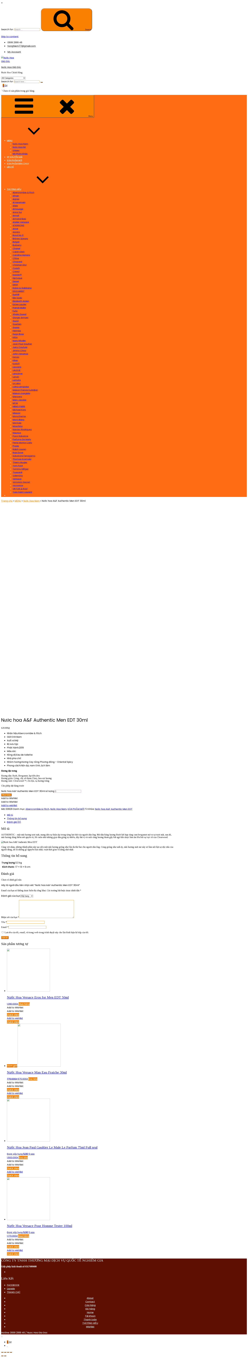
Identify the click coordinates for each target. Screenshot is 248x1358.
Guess (16, 327)
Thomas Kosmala (22, 459)
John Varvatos (20, 353)
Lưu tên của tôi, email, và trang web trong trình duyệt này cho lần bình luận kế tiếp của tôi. (47, 932)
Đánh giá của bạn (10, 896)
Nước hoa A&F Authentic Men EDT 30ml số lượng (27, 791)
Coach (16, 268)
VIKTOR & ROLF (20, 488)
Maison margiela (21, 393)
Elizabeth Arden (21, 301)
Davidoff (17, 274)
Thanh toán (90, 1319)
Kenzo (16, 357)
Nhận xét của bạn (10, 917)
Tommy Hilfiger (21, 468)
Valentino (18, 475)
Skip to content (10, 36)
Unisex (16, 150)
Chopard (17, 261)
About (90, 1298)
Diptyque (17, 278)
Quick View (13, 1014)
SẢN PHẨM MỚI (14, 160)
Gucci (16, 320)
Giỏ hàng (90, 1308)
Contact (90, 1301)
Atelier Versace (21, 222)
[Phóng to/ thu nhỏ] (11, 1352)
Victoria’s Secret (21, 482)
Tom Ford (18, 465)
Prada (16, 445)
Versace (17, 478)
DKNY (15, 284)
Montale (17, 422)
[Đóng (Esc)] (2, 1352)
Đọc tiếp (32, 1079)
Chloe (16, 258)
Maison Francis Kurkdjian (25, 389)
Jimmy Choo (19, 350)
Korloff (16, 363)
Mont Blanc (18, 419)
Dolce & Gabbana (22, 287)
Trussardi (17, 472)
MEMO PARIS (19, 406)
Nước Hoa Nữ (19, 147)
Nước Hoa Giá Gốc (11, 67)
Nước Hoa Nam (20, 143)
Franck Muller (19, 307)
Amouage (18, 208)
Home (90, 1312)
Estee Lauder (19, 304)
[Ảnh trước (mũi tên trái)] (2, 1355)
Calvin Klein (19, 251)
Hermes (17, 330)
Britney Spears (20, 238)
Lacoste (17, 366)
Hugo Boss (18, 333)
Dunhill (16, 294)
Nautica (17, 432)
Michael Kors (19, 409)
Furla (15, 310)
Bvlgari (16, 241)
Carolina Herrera (21, 254)
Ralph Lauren (19, 449)
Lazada (11, 1288)
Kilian (15, 360)
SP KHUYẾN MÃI (14, 156)
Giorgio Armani (20, 317)
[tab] (90, 815)
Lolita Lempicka (21, 386)
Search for (7, 81)
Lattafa (17, 380)
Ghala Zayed (19, 314)
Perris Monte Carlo (22, 442)
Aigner (16, 199)
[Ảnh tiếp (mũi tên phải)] (5, 1355)
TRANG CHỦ (13, 1292)
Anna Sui (17, 212)
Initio (15, 337)
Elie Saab (17, 297)
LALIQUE (16, 370)
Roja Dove (18, 452)
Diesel (16, 281)
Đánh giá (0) (14, 822)
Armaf (16, 215)
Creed (16, 271)
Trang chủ (6, 501)
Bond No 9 (18, 235)
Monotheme (19, 416)
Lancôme (18, 373)
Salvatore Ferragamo (24, 455)
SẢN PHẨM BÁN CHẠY (18, 163)
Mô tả (10, 815)
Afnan (16, 195)
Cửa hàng (90, 1305)
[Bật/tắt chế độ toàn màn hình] (8, 1352)
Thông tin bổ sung (17, 818)
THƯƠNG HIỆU (14, 189)
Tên (4, 922)
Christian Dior (20, 264)
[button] (9, 798)
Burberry (17, 245)
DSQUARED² (18, 291)
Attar (15, 228)
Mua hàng (6, 795)
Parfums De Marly (22, 439)
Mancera (17, 396)
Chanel (16, 248)
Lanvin (16, 376)
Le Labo (17, 383)
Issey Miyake (19, 340)
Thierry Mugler (20, 462)
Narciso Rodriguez (22, 429)
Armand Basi (19, 218)
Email (4, 927)
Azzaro (16, 231)
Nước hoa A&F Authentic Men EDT (113, 809)
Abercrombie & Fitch (23, 192)
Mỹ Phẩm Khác (20, 153)
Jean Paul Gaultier (22, 343)
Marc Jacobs (19, 399)
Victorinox (18, 485)
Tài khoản (90, 1316)
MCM (15, 403)
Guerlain (17, 324)
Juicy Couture (20, 347)
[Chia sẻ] (5, 1352)
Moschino (18, 426)
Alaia (15, 205)
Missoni (16, 412)
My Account (14, 52)
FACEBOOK (13, 1285)
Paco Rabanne (20, 436)
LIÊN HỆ (10, 166)
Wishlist (90, 1326)
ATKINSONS (18, 225)
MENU (9, 140)
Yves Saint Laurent (22, 492)
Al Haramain (19, 202)
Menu (90, 116)
